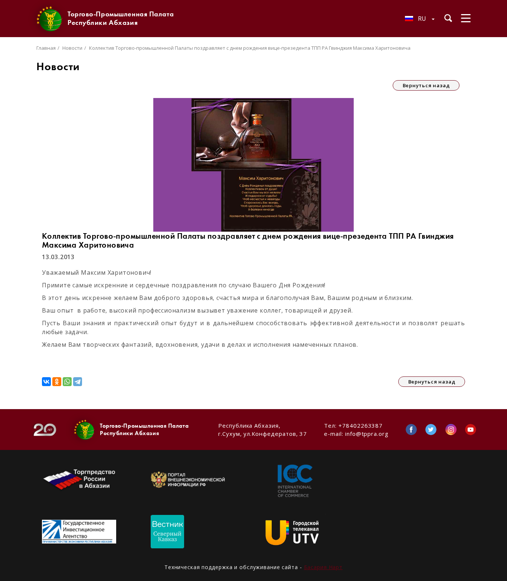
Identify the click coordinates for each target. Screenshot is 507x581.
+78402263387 (360, 425)
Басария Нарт (323, 567)
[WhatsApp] (67, 381)
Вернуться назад (426, 85)
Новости (72, 48)
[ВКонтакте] (46, 381)
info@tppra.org (367, 433)
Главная (46, 48)
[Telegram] (77, 381)
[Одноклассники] (56, 381)
